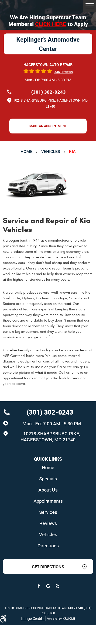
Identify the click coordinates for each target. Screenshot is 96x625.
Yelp (57, 586)
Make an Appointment (48, 126)
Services (48, 512)
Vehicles (50, 151)
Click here (50, 24)
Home (26, 151)
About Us (48, 490)
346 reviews (63, 72)
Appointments (48, 501)
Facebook (38, 586)
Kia (72, 151)
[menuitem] (48, 468)
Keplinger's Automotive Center (48, 44)
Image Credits (33, 618)
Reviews (48, 523)
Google (48, 586)
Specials (48, 478)
